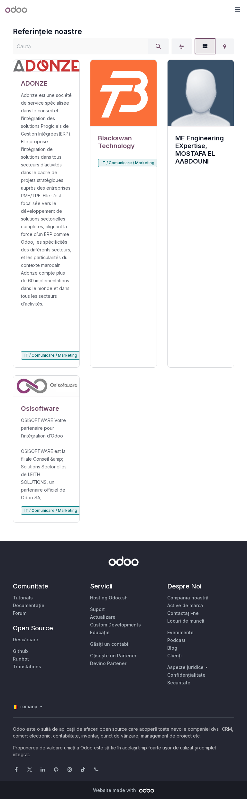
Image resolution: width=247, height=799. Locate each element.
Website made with (115, 790)
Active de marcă (185, 605)
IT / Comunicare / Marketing (50, 355)
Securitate (178, 682)
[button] (237, 9)
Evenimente (180, 632)
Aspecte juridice (185, 667)
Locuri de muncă (185, 621)
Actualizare (102, 617)
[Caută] (158, 46)
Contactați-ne (183, 613)
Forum (19, 613)
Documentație (28, 605)
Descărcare (25, 639)
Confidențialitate (186, 675)
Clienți (174, 655)
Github (20, 651)
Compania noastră (187, 597)
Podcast (176, 640)
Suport (97, 609)
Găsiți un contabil (110, 644)
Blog (172, 648)
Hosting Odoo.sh (109, 597)
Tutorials (23, 597)
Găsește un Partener (113, 655)
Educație (100, 632)
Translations (27, 666)
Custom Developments (115, 624)
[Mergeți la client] (46, 65)
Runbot (21, 659)
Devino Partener (108, 663)
